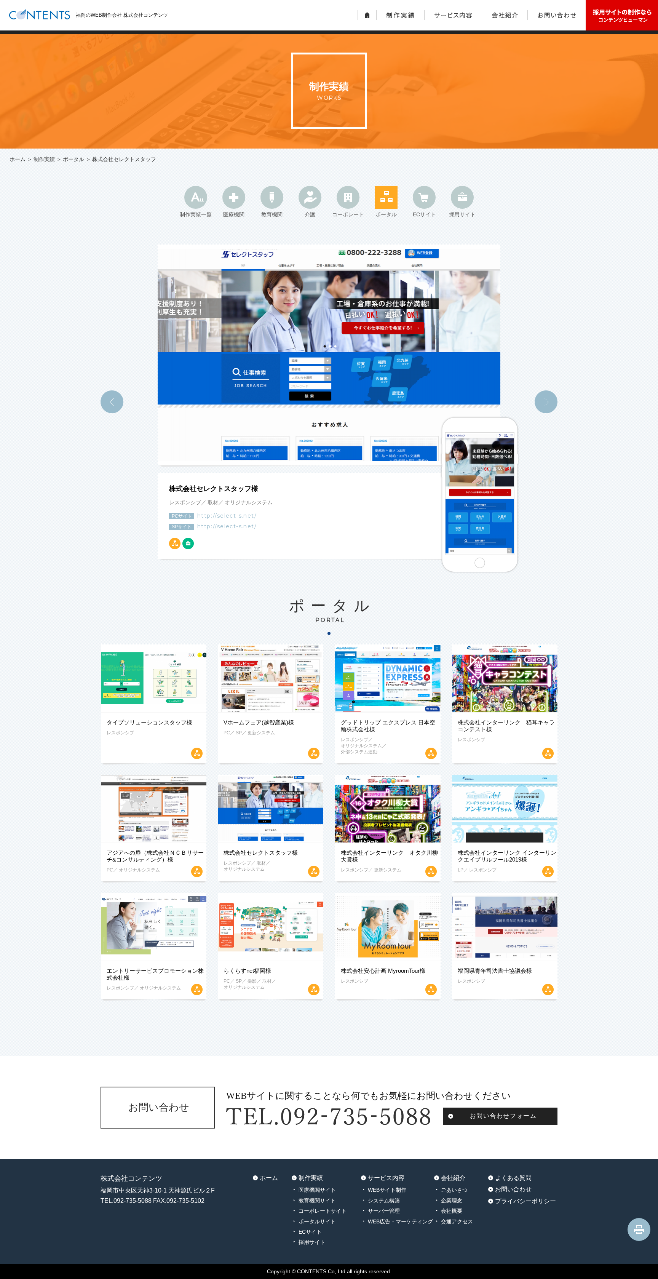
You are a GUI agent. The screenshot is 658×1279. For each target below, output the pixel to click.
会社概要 (451, 1211)
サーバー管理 (384, 1211)
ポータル (73, 159)
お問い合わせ (513, 1189)
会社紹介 (453, 1178)
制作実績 (44, 159)
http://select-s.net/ (227, 515)
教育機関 (272, 214)
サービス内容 (386, 1178)
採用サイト (462, 214)
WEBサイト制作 (387, 1190)
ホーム (18, 159)
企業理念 (451, 1200)
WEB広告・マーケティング (400, 1221)
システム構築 (384, 1200)
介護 (310, 214)
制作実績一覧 (196, 214)
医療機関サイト (317, 1190)
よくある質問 (513, 1178)
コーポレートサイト (323, 1211)
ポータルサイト (317, 1221)
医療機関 (233, 214)
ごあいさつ (454, 1190)
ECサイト (424, 214)
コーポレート (348, 214)
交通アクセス (457, 1221)
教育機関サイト (317, 1200)
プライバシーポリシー (525, 1201)
